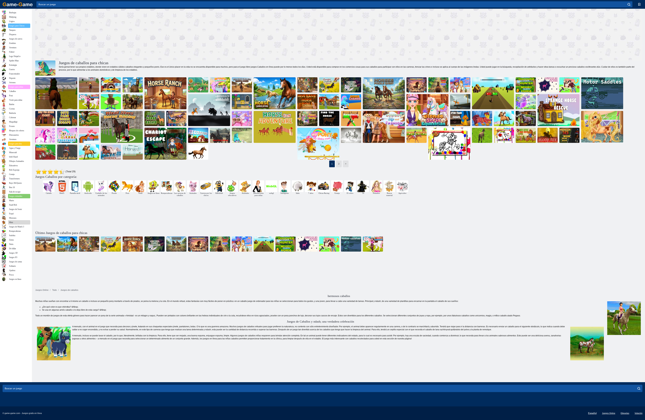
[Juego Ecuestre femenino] (89, 101)
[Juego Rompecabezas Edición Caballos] (526, 118)
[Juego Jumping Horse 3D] (56, 93)
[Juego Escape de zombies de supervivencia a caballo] (209, 110)
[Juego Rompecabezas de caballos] (351, 135)
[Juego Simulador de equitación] (133, 101)
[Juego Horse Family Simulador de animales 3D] (133, 84)
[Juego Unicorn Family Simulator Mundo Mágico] (242, 135)
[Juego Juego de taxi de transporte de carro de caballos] (329, 101)
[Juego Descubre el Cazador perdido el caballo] (526, 84)
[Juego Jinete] (67, 152)
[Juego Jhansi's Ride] (548, 135)
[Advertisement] (187, 34)
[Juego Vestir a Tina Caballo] (482, 118)
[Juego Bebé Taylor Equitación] (602, 127)
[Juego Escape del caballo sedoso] (154, 118)
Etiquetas (625, 413)
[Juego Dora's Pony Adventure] (460, 84)
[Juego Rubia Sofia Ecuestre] (427, 110)
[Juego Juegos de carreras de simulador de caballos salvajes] (242, 84)
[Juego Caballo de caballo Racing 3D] (569, 135)
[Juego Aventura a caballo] (275, 127)
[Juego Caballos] (111, 152)
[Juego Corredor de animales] (416, 84)
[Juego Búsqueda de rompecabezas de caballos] (384, 93)
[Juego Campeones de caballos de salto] (89, 84)
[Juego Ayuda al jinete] (45, 118)
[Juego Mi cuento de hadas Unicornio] (220, 84)
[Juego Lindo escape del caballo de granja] (67, 118)
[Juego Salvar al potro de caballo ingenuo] (307, 101)
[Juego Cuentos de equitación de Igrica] (504, 118)
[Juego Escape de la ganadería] (460, 118)
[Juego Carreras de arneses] (176, 118)
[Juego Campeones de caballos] (351, 101)
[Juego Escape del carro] (165, 144)
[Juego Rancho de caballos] (165, 93)
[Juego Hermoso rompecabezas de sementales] (329, 84)
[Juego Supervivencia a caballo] (460, 101)
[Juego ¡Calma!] (133, 152)
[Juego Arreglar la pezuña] (111, 101)
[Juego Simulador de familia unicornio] (351, 84)
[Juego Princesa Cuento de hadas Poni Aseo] (307, 118)
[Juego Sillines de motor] (602, 93)
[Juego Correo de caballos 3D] (89, 152)
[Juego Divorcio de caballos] (89, 135)
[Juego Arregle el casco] (569, 84)
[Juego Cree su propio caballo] (198, 152)
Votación (638, 413)
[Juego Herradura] (351, 118)
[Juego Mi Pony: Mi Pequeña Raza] (318, 144)
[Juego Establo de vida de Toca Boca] (307, 84)
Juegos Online (608, 413)
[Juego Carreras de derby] (45, 152)
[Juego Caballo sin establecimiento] (548, 84)
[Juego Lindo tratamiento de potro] (67, 135)
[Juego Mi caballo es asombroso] (493, 93)
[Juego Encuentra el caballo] (329, 118)
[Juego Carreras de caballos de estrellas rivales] (122, 127)
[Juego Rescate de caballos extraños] (558, 110)
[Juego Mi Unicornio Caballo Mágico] (45, 135)
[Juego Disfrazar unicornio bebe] (526, 101)
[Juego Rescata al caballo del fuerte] (242, 101)
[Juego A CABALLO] (198, 135)
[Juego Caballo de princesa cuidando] (242, 118)
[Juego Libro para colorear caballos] (449, 144)
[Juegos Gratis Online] (18, 4)
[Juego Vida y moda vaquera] (384, 127)
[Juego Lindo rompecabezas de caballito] (526, 135)
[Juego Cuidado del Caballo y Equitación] (416, 135)
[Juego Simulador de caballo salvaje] (275, 93)
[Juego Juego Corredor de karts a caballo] (438, 84)
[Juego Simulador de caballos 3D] (482, 135)
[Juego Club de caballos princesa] (89, 118)
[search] (629, 4)
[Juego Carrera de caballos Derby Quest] (111, 84)
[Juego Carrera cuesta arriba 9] (198, 84)
